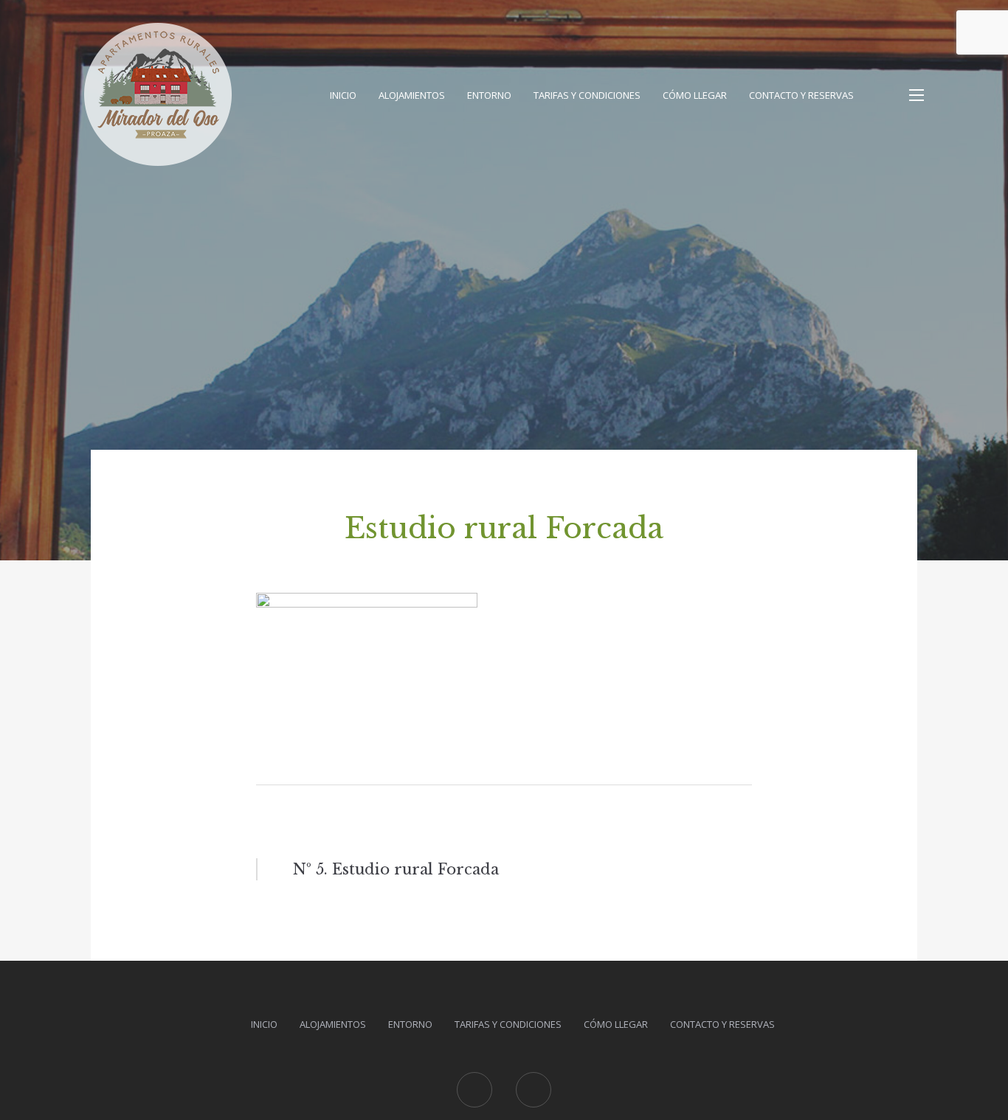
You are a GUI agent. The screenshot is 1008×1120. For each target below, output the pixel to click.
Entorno (489, 95)
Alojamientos (412, 95)
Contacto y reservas (801, 95)
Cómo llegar (695, 95)
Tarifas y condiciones (587, 95)
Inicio (343, 95)
